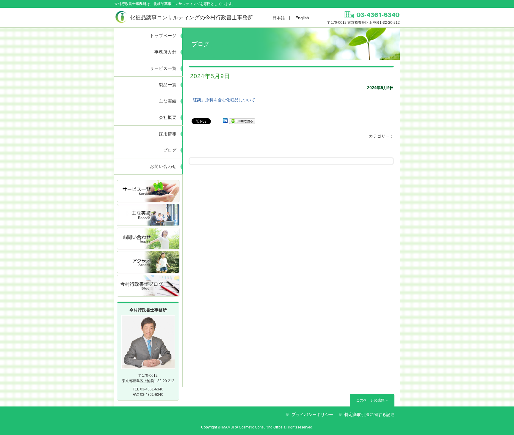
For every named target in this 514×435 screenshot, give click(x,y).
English (302, 17)
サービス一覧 (163, 68)
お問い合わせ (163, 166)
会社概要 (168, 117)
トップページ (163, 35)
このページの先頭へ (372, 400)
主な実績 (168, 101)
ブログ (170, 150)
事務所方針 (165, 52)
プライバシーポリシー (312, 414)
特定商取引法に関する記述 (369, 414)
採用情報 (168, 133)
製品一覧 (168, 84)
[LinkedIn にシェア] (225, 120)
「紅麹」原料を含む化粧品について (222, 99)
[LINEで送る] (242, 120)
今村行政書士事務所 (191, 17)
